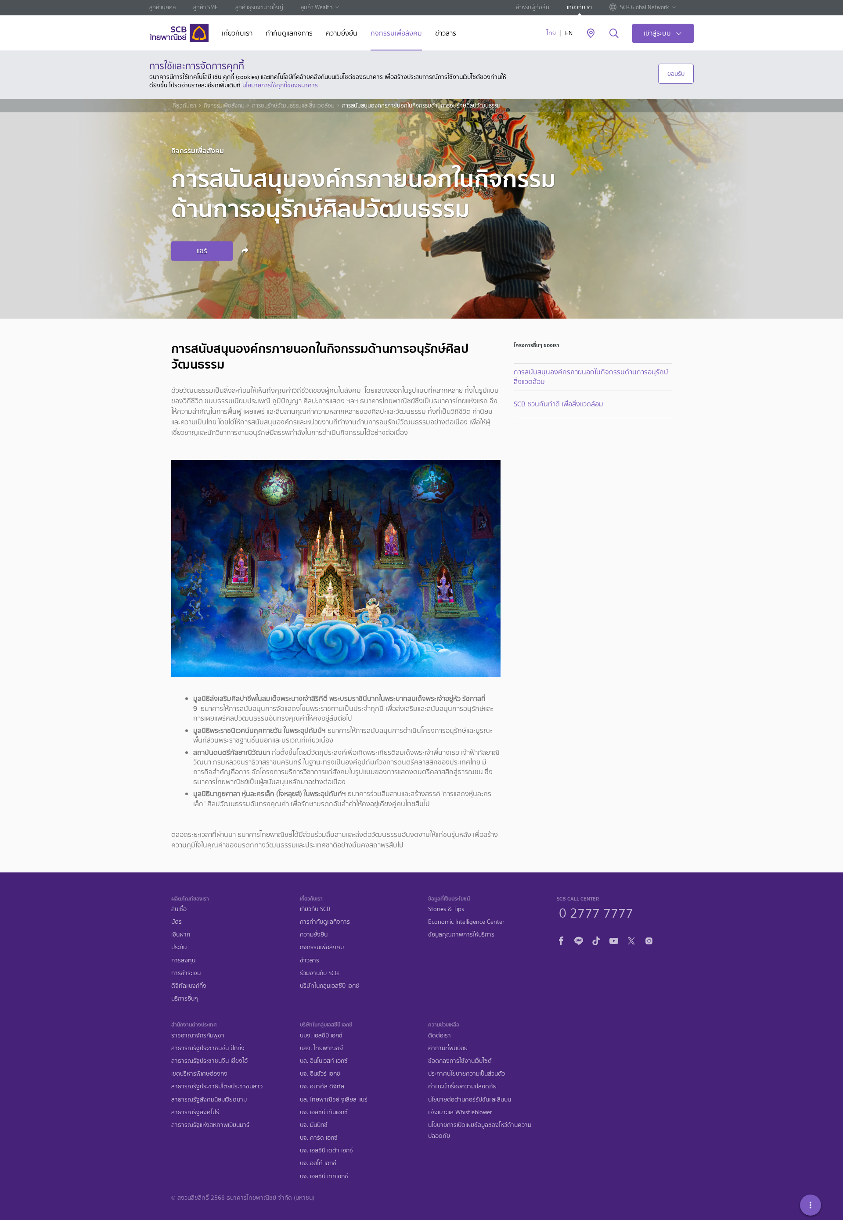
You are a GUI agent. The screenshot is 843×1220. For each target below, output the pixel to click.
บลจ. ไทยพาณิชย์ (321, 1048)
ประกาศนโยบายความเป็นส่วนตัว (466, 1073)
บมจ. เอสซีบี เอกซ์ (321, 1035)
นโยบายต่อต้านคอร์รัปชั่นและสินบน (469, 1099)
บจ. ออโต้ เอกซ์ (318, 1163)
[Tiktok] (596, 939)
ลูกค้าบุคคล (162, 7)
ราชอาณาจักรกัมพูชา (197, 1035)
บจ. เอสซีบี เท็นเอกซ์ (324, 1112)
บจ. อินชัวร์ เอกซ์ (320, 1073)
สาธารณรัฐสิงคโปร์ (195, 1112)
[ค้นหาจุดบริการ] (591, 33)
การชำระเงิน (186, 973)
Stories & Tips (446, 909)
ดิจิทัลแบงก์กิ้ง (188, 985)
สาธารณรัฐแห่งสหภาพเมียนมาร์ (210, 1125)
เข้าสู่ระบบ (657, 33)
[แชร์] (246, 250)
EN (569, 33)
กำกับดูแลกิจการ (289, 34)
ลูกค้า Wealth (316, 7)
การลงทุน (183, 960)
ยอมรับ (675, 74)
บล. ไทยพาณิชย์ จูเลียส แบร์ (333, 1099)
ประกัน (179, 947)
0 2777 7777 (596, 912)
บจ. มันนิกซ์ (314, 1125)
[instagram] (649, 939)
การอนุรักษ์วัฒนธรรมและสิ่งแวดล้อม (293, 105)
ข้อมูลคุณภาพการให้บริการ (461, 934)
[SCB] (179, 33)
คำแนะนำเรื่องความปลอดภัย (462, 1086)
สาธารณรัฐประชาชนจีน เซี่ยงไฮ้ (209, 1061)
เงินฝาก (180, 934)
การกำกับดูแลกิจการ (325, 921)
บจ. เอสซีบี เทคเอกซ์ (324, 1176)
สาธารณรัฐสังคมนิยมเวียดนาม (209, 1099)
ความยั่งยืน (341, 34)
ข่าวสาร (445, 34)
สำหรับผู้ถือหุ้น (532, 7)
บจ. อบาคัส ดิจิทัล (322, 1086)
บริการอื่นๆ (184, 998)
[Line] (578, 939)
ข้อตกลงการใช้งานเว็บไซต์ (460, 1061)
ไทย (551, 33)
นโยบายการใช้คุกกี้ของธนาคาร (280, 85)
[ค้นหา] (614, 33)
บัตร (176, 921)
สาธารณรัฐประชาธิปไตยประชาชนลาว (217, 1086)
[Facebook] (561, 939)
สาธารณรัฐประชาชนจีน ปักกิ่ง (208, 1048)
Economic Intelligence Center (466, 921)
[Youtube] (613, 939)
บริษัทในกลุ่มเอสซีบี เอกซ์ (329, 985)
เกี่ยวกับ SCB (315, 909)
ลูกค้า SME (205, 7)
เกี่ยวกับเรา (579, 7)
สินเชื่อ (179, 909)
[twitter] (631, 939)
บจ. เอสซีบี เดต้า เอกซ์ (326, 1150)
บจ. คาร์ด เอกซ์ (319, 1137)
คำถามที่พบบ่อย (448, 1048)
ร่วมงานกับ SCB (319, 973)
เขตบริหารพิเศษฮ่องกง (199, 1073)
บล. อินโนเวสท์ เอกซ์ (324, 1061)
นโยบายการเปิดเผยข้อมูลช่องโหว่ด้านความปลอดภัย (479, 1130)
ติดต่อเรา (439, 1035)
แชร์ (202, 251)
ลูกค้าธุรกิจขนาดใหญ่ (259, 7)
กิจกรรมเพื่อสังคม (396, 34)
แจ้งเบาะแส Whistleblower (460, 1112)
